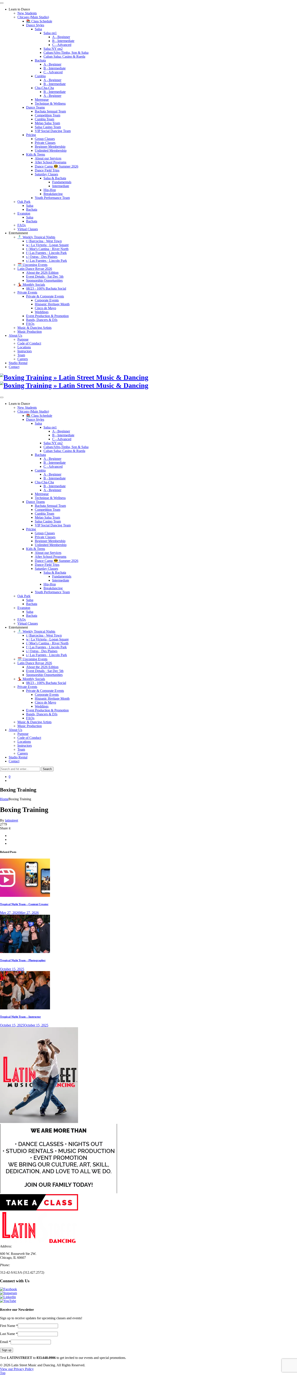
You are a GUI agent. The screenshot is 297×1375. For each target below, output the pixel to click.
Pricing (31, 135)
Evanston (23, 213)
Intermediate (60, 186)
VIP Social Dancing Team (53, 131)
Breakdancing (53, 194)
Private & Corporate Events (45, 296)
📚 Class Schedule (39, 21)
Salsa (38, 29)
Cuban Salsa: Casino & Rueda (64, 56)
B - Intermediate (63, 41)
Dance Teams (35, 107)
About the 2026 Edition (42, 272)
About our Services (48, 158)
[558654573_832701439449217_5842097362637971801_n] (25, 952)
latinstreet (11, 820)
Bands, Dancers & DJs (41, 320)
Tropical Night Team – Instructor (20, 1016)
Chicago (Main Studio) (33, 17)
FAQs (21, 225)
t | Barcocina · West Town (44, 241)
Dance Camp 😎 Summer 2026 (56, 166)
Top (2, 1373)
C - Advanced (61, 45)
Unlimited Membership (51, 150)
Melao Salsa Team (47, 123)
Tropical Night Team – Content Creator (24, 904)
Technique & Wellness (50, 103)
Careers (22, 359)
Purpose (22, 339)
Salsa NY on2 (53, 48)
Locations (24, 347)
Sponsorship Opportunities (44, 280)
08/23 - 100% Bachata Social (46, 288)
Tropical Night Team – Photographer (23, 960)
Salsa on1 (50, 33)
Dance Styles (35, 25)
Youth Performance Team (52, 198)
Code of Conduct (29, 343)
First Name (9, 1326)
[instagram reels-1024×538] (25, 896)
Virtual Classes (27, 229)
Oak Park (23, 201)
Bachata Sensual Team (50, 111)
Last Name (9, 1334)
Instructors (24, 351)
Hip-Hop (49, 190)
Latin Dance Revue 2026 (34, 269)
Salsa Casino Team (48, 127)
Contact (14, 367)
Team (21, 355)
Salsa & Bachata (54, 178)
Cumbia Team (44, 119)
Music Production (29, 331)
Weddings (41, 312)
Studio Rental (18, 363)
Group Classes (45, 139)
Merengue (42, 99)
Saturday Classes (46, 174)
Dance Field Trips (47, 170)
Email (5, 1342)
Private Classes (45, 143)
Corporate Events (47, 300)
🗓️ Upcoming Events (32, 265)
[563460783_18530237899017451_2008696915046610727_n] (25, 1008)
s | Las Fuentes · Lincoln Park (46, 260)
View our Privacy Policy (17, 1369)
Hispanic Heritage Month (52, 304)
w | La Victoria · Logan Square (47, 245)
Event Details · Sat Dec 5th (44, 276)
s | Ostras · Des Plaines (41, 257)
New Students (27, 13)
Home (4, 799)
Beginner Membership (50, 146)
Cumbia (40, 76)
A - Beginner (61, 37)
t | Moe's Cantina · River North (47, 249)
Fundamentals (61, 182)
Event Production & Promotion (47, 316)
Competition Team (47, 115)
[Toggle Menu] (1, 3)
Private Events (27, 292)
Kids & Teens (35, 154)
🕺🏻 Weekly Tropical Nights (36, 237)
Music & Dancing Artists (34, 327)
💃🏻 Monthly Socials (31, 284)
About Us (15, 335)
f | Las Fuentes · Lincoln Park (46, 253)
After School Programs (50, 162)
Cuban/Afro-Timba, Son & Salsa (65, 52)
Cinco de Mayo (45, 308)
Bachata (40, 60)
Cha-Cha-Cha (44, 88)
